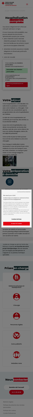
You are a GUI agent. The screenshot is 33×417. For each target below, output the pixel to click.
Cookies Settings (16, 219)
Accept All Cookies (16, 223)
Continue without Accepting (23, 191)
